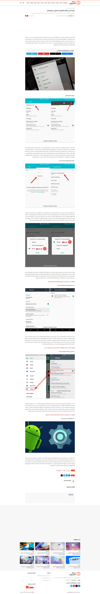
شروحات (64, 470)
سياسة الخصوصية (46, 580)
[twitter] (55, 54)
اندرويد (39, 2)
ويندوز (61, 2)
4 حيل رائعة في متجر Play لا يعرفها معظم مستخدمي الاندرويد (57, 415)
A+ (27, 15)
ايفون (35, 2)
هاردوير (28, 2)
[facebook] (67, 54)
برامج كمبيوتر (65, 2)
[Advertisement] (50, 28)
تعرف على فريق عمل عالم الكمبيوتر (43, 575)
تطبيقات (63, 565)
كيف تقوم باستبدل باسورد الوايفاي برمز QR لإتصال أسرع (59, 281)
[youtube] (43, 54)
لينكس (45, 2)
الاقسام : (78, 580)
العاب (42, 2)
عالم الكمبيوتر (69, 592)
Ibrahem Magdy (31, 592)
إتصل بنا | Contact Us (45, 578)
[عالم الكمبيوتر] (74, 3)
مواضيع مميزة (59, 470)
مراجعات (32, 2)
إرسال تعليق (71, 494)
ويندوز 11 (57, 2)
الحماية (49, 2)
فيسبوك (53, 2)
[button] (69, 475)
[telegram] (32, 54)
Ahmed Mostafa (70, 15)
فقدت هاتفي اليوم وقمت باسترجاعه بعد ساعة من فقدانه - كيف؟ (57, 348)
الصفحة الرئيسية (72, 8)
